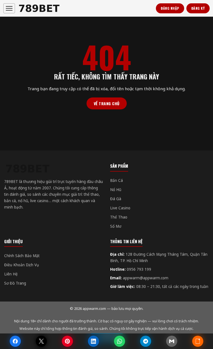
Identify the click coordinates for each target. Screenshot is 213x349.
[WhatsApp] (119, 341)
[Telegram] (145, 341)
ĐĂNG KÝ (198, 8)
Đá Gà (115, 198)
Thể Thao (118, 217)
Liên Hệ (11, 274)
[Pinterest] (67, 341)
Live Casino (120, 207)
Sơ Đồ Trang (15, 283)
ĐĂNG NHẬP (170, 8)
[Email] (171, 341)
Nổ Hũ (115, 189)
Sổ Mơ (115, 226)
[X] (41, 341)
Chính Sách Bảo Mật (22, 255)
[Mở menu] (9, 8)
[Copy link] (197, 341)
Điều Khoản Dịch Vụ (21, 264)
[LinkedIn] (93, 341)
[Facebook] (15, 341)
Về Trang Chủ (107, 103)
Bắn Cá (116, 180)
